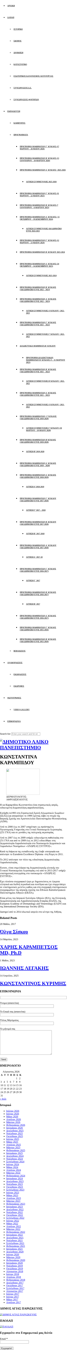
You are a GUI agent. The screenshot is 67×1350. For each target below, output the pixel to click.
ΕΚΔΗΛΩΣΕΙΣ (20, 674)
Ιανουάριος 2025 (14, 1153)
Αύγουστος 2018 (14, 1271)
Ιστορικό (18, 29)
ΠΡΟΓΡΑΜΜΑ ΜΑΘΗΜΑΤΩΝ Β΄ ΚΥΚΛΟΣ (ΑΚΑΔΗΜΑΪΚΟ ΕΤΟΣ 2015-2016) (38, 640)
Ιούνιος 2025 (12, 1139)
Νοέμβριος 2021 (14, 1240)
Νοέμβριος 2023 (14, 1184)
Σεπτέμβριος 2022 (15, 1218)
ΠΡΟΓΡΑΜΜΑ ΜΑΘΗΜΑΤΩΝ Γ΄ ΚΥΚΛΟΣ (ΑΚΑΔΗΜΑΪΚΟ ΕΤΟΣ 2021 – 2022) (38, 323)
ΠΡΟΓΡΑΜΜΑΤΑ (21, 135)
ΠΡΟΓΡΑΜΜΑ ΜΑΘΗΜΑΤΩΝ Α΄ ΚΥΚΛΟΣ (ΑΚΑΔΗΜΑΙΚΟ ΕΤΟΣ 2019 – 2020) (38, 464)
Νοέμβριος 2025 (14, 1133)
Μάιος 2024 (12, 1167)
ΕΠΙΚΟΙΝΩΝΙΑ (14, 721)
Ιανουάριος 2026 (14, 1127)
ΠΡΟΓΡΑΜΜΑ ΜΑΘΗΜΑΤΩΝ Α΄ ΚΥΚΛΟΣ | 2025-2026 (43, 170)
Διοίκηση (18, 53)
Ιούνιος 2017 (12, 1296)
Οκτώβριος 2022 (14, 1215)
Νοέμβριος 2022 (14, 1212)
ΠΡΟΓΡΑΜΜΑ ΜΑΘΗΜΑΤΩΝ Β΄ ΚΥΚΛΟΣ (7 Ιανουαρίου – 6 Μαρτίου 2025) (39, 206)
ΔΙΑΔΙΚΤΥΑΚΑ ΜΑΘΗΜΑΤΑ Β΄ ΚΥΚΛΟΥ (38, 346)
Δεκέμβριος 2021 (15, 1237)
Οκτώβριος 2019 (14, 1268)
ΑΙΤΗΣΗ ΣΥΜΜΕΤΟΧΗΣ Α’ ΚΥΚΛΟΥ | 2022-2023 (45, 312)
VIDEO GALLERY (22, 710)
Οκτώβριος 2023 (14, 1187)
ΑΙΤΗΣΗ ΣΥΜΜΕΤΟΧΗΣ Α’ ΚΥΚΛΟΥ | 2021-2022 (45, 406)
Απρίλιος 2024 (13, 1170)
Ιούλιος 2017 (12, 1294)
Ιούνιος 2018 (12, 1274)
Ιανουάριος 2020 (14, 1263)
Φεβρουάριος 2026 (15, 1125)
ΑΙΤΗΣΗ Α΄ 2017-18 (34, 557)
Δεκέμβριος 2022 (15, 1209)
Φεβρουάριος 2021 (15, 1246)
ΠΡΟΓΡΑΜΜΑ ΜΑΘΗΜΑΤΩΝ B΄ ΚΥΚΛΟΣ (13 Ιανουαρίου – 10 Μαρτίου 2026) (39, 159)
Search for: (5, 733)
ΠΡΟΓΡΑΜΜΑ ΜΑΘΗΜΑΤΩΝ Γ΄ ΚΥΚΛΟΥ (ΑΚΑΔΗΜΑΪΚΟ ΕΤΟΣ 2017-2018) (38, 499)
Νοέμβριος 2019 (14, 1265)
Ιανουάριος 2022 (14, 1234)
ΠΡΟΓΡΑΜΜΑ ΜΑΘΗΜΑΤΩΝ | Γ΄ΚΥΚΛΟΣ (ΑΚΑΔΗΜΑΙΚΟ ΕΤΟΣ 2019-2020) (38, 417)
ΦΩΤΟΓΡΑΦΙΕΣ (14, 698)
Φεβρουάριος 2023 (15, 1204)
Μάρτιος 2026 (13, 1122)
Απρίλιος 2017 (13, 1302)
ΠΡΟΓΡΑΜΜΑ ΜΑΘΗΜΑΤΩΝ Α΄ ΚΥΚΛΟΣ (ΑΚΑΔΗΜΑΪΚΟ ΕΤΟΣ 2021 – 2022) (38, 394)
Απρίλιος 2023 (13, 1198)
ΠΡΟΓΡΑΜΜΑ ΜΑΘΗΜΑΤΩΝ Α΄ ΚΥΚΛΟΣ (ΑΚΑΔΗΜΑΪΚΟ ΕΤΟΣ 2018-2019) (38, 476)
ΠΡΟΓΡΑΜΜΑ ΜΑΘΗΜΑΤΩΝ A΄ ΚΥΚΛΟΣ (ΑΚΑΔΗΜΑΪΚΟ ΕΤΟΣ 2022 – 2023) (38, 300)
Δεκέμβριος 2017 (15, 1282)
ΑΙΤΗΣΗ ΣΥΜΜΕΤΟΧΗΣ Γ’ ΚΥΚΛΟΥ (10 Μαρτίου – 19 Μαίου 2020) (44, 429)
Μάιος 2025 (12, 1142)
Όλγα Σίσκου (14, 931)
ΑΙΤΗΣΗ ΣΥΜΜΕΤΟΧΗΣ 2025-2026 (41, 182)
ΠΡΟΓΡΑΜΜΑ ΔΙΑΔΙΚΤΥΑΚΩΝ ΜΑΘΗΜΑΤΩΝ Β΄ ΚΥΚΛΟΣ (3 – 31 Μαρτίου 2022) (45, 360)
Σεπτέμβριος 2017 (15, 1288)
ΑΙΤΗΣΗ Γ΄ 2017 (33, 581)
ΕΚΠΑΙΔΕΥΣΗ (13, 111)
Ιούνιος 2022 (12, 1220)
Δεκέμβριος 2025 (15, 1130)
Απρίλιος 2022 (13, 1226)
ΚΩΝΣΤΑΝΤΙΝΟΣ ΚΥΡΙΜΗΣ (33, 983)
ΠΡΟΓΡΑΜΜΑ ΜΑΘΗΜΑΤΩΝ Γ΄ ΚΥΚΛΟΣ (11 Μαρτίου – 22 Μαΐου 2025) (39, 194)
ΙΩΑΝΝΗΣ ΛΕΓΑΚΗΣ (24, 968)
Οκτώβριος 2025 (14, 1136)
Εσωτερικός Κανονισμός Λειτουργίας (33, 76)
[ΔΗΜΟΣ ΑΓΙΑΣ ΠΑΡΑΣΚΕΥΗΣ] (18, 1314)
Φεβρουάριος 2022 (15, 1232)
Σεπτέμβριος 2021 (15, 1243)
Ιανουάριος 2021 (14, 1249)
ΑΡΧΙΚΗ (11, 6)
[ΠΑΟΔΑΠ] (6, 1326)
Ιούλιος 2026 (12, 1111)
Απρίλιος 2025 (13, 1144)
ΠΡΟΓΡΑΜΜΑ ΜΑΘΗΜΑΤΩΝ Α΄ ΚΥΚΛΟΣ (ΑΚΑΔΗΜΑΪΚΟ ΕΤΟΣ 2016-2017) (38, 617)
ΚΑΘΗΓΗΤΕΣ (19, 123)
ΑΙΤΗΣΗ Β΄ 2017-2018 (35, 534)
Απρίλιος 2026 (13, 1119)
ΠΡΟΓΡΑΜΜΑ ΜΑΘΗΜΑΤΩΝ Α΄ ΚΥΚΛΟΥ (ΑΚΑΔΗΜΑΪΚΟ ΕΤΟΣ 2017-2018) (38, 546)
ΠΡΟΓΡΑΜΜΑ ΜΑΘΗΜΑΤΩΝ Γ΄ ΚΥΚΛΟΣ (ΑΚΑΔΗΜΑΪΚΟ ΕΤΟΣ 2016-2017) (38, 570)
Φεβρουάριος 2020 (15, 1260)
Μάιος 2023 (12, 1195)
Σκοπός (18, 41)
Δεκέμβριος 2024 (15, 1156)
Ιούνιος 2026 (12, 1113)
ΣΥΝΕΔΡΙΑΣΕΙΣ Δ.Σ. (23, 88)
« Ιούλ (3, 1099)
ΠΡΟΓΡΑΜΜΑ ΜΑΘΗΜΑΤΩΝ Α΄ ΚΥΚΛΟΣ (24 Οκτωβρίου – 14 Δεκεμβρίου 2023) (39, 265)
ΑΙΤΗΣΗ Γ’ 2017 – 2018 (35, 510)
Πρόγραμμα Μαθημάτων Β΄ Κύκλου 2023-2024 (42, 252)
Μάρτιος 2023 (13, 1201)
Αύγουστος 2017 (14, 1291)
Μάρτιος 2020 (13, 1257)
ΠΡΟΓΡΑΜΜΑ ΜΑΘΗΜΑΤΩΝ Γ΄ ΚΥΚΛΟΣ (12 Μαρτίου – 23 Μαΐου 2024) (39, 241)
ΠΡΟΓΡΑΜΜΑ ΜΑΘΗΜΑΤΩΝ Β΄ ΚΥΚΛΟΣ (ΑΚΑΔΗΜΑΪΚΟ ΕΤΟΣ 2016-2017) (38, 593)
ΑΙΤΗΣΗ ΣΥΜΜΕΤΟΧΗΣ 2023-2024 (41, 276)
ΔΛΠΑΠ (10, 17)
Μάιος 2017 (12, 1299)
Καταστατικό (20, 64)
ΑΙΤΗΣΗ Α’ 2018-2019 (35, 487)
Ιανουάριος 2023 (14, 1206)
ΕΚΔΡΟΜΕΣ (19, 686)
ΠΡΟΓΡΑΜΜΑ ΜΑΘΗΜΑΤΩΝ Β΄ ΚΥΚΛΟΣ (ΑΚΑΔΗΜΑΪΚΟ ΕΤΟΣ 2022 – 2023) (38, 288)
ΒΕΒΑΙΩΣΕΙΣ (20, 651)
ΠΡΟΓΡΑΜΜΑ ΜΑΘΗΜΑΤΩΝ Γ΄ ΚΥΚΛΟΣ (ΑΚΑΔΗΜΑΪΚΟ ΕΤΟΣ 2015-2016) (38, 628)
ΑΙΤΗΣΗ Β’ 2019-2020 (35, 451)
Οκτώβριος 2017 (14, 1285)
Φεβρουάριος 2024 (15, 1175)
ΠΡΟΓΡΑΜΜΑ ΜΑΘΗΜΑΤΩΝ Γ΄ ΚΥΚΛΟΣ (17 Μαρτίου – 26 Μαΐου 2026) (39, 147)
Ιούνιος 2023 (12, 1192)
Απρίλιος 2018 (13, 1277)
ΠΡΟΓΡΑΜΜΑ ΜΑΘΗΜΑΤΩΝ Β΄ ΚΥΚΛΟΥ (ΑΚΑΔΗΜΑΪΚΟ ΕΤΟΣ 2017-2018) (38, 523)
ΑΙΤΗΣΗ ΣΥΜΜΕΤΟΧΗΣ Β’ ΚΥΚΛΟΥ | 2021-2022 (45, 382)
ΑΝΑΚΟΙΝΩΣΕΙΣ (14, 663)
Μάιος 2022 (12, 1223)
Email (4, 1338)
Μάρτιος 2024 (13, 1173)
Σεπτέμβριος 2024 (15, 1161)
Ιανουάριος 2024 (14, 1178)
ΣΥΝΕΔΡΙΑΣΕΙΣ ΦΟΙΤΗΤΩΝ (26, 100)
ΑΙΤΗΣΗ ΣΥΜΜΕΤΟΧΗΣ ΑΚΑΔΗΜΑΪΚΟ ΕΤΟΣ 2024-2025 (44, 230)
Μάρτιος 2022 (13, 1229)
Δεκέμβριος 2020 (15, 1251)
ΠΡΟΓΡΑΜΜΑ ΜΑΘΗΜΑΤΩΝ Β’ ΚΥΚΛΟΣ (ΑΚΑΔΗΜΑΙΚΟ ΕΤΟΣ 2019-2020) (38, 441)
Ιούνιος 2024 (12, 1164)
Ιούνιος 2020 (12, 1254)
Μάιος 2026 (12, 1116)
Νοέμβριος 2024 (14, 1158)
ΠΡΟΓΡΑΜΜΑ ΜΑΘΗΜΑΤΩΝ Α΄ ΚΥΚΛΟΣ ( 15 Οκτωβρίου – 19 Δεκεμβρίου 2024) (40, 218)
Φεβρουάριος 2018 (15, 1280)
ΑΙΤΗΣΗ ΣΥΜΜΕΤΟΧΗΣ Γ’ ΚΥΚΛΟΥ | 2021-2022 (45, 335)
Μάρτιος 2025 (13, 1147)
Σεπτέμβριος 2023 (15, 1189)
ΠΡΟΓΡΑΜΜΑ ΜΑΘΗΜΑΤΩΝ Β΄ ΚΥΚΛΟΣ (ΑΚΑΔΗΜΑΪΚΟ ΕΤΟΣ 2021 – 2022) (38, 370)
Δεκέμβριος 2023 (15, 1181)
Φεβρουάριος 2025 (15, 1150)
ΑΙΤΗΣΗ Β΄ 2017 (33, 604)
